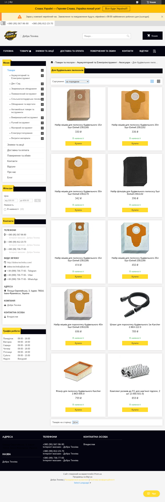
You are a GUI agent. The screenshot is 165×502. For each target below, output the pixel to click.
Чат (154, 493)
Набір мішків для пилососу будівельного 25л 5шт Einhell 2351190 (135, 259)
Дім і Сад (15, 83)
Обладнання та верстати (23, 104)
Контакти (127, 51)
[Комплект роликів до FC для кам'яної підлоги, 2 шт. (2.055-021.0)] (135, 371)
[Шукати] (128, 36)
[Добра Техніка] (10, 36)
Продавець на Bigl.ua (82, 477)
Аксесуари (124, 62)
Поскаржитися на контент (76, 480)
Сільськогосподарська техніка (26, 99)
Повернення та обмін (103, 51)
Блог (9, 177)
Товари (24, 51)
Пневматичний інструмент (24, 94)
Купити (78, 143)
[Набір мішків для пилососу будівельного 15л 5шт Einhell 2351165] (78, 105)
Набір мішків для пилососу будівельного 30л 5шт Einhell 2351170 (78, 192)
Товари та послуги (65, 62)
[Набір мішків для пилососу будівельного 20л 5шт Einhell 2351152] (135, 105)
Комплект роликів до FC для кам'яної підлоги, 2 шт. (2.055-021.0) (135, 392)
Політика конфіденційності (102, 480)
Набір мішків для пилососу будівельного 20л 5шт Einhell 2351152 (135, 126)
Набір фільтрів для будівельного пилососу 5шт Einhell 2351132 (135, 192)
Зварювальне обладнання (24, 88)
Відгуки (144, 51)
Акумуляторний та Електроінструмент (97, 62)
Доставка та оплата (72, 51)
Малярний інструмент (21, 128)
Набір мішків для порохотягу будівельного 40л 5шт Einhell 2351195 (78, 325)
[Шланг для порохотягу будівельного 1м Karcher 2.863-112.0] (135, 304)
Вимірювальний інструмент (24, 117)
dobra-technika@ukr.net (18, 266)
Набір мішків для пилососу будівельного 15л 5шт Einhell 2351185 (78, 259)
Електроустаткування (21, 133)
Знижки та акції (44, 51)
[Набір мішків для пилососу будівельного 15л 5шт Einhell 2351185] (78, 238)
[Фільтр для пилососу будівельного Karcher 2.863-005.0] (78, 371)
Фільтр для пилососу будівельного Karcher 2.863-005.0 (78, 392)
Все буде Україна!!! (116, 8)
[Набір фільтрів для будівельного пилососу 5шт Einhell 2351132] (135, 171)
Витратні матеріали (20, 138)
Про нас (11, 172)
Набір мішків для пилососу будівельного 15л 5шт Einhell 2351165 (78, 126)
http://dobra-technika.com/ (19, 262)
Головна (8, 51)
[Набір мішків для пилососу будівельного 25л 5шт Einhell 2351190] (135, 238)
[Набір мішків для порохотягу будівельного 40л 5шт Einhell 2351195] (78, 304)
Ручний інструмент (20, 122)
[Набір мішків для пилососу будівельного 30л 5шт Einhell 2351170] (78, 171)
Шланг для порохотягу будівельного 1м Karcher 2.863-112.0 (135, 325)
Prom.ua (98, 474)
